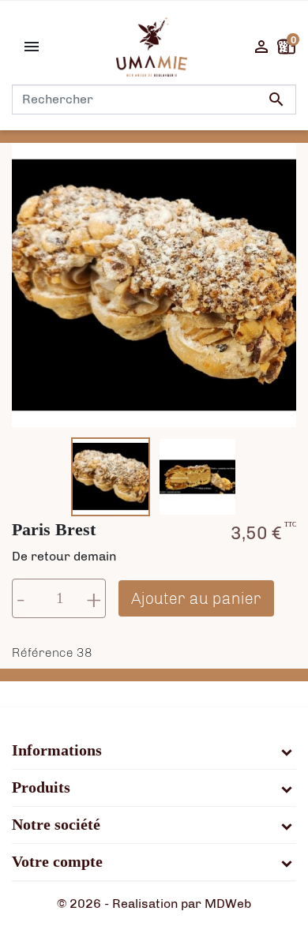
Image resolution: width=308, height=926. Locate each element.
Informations (57, 750)
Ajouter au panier (196, 598)
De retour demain (64, 556)
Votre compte (57, 862)
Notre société (56, 825)
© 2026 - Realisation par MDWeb (154, 903)
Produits (41, 788)
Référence (42, 652)
